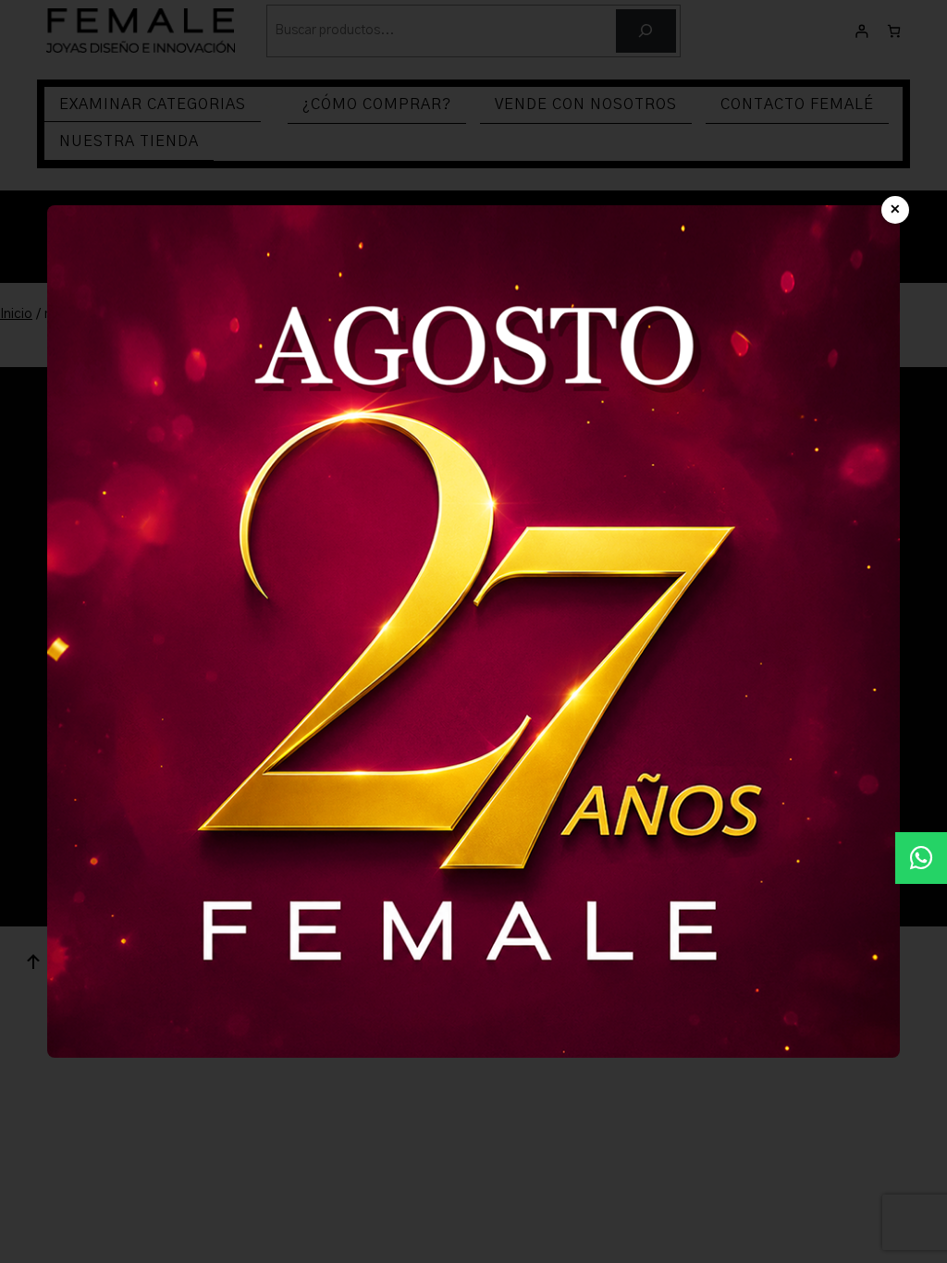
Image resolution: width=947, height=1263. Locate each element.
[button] (921, 858)
